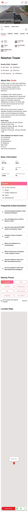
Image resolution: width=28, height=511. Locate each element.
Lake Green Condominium (8, 148)
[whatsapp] (21, 508)
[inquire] (17, 508)
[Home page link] (1, 26)
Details (16, 33)
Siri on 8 (3, 147)
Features (10, 33)
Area (17, 161)
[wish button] (22, 2)
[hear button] (2, 29)
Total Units (18, 167)
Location (22, 33)
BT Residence (5, 143)
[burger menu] (26, 3)
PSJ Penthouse (5, 137)
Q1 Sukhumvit (5, 139)
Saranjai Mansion (6, 141)
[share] (26, 29)
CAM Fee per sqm (20, 173)
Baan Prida (4, 145)
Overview (3, 34)
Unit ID (3, 161)
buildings (7, 26)
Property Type (5, 173)
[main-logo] (4, 2)
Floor (3, 167)
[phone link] (24, 508)
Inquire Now (8, 508)
